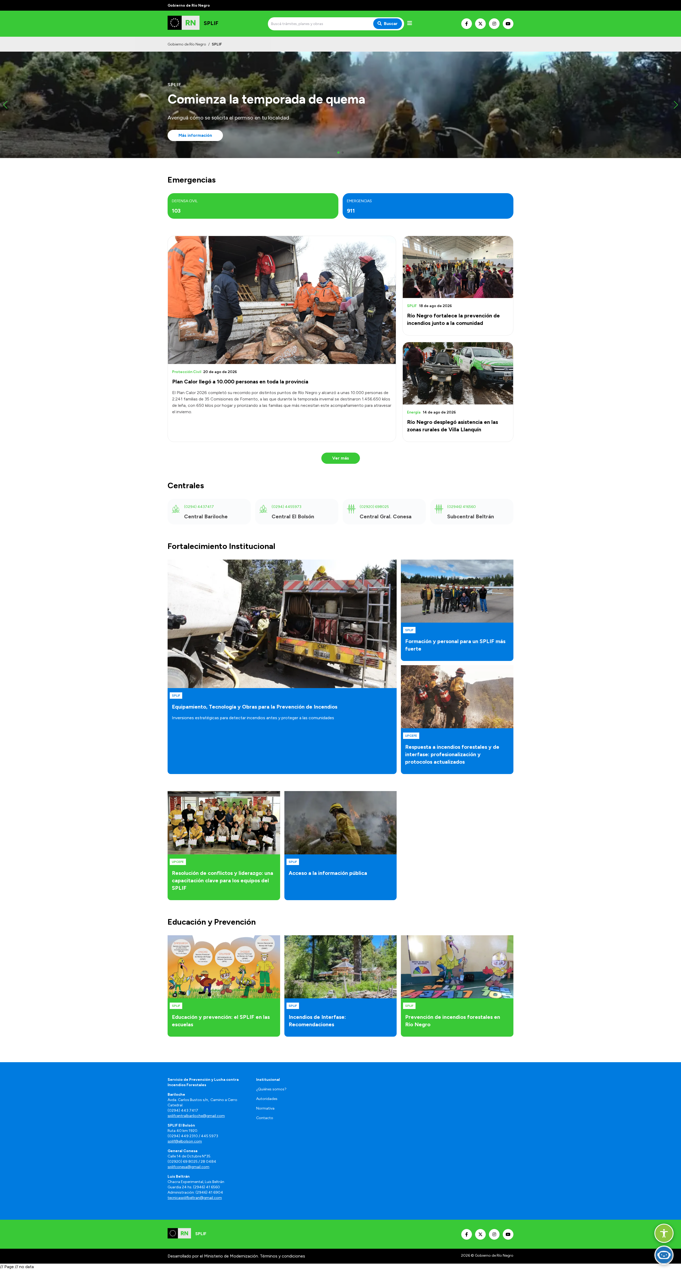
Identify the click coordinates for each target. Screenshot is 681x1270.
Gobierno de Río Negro (187, 44)
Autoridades (266, 1099)
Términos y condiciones (282, 1256)
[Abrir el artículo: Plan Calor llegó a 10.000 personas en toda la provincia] (282, 300)
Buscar (391, 23)
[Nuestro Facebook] (466, 23)
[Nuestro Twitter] (480, 23)
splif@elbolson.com (185, 1141)
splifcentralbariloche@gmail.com (196, 1116)
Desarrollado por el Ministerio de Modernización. (213, 1256)
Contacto (264, 1118)
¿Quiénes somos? (271, 1089)
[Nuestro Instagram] (494, 23)
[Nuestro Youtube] (508, 23)
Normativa (265, 1108)
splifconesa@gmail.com (188, 1167)
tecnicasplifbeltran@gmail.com (195, 1197)
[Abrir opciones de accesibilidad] (664, 1233)
